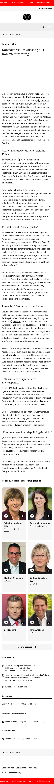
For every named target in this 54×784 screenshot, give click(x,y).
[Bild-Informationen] (22, 516)
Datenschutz (21, 768)
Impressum (32, 768)
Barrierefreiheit (8, 768)
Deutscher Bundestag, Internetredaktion (21, 738)
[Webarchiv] (27, 17)
